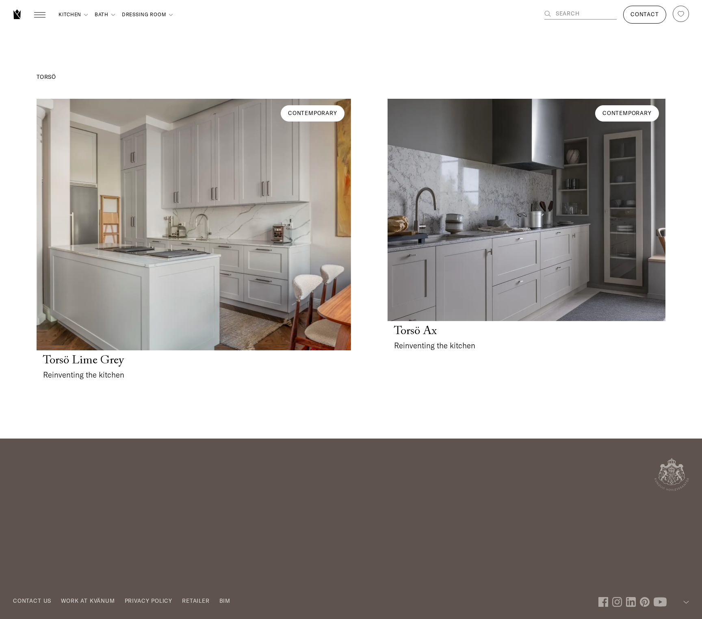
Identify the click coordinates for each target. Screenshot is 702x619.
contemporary (312, 113)
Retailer (196, 600)
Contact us (32, 600)
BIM (224, 600)
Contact (644, 14)
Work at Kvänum (88, 600)
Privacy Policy (148, 600)
